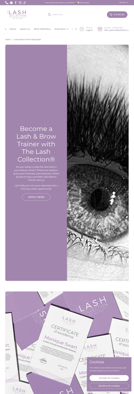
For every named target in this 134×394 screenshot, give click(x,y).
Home (8, 39)
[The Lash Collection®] (17, 14)
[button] (117, 14)
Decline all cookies (109, 385)
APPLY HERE (36, 197)
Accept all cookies (109, 378)
